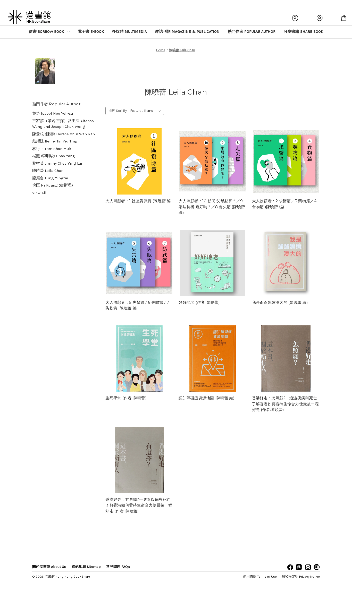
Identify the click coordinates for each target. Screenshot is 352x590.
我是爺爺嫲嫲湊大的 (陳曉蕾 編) (280, 302)
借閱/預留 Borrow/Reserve (139, 161)
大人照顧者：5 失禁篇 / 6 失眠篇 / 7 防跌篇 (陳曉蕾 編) (137, 305)
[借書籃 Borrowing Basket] (344, 18)
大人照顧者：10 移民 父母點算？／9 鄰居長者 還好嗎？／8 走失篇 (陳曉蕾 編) (212, 206)
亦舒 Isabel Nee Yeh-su (52, 113)
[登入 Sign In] (319, 18)
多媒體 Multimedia (129, 31)
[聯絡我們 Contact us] (317, 567)
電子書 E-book (91, 31)
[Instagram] (308, 567)
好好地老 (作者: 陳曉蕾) (199, 302)
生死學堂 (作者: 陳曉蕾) (126, 397)
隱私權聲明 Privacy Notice (301, 576)
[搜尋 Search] (295, 18)
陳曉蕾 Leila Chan (47, 170)
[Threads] (299, 567)
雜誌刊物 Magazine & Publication (187, 31)
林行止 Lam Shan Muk (51, 148)
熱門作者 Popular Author (251, 31)
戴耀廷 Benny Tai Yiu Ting (55, 141)
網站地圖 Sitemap (86, 566)
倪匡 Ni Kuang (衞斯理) (52, 185)
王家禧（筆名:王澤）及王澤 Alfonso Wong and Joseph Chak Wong (63, 124)
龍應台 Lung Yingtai (50, 178)
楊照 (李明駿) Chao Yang (53, 156)
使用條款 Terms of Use (260, 576)
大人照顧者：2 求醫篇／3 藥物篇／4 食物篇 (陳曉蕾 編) (284, 203)
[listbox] (147, 111)
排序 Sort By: (118, 111)
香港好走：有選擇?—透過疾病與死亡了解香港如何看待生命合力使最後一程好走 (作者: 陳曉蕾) (138, 505)
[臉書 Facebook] (290, 567)
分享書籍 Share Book (303, 31)
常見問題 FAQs (118, 566)
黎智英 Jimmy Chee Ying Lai (57, 163)
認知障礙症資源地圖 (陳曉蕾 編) (206, 397)
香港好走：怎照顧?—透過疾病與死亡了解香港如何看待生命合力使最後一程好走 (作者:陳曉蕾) (285, 403)
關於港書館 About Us (49, 566)
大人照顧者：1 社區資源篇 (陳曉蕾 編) (138, 200)
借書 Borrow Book (47, 31)
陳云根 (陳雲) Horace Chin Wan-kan (63, 134)
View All (39, 192)
